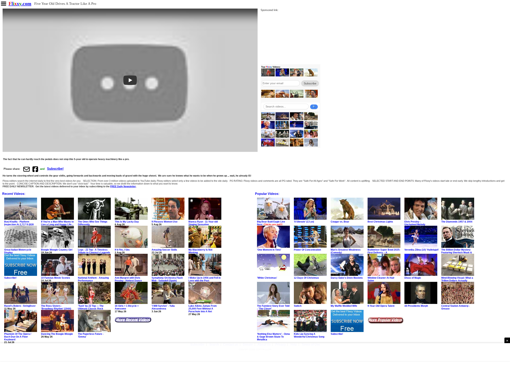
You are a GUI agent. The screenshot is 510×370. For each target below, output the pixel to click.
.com (20, 3)
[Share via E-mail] (26, 169)
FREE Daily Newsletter (123, 186)
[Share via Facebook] (36, 169)
